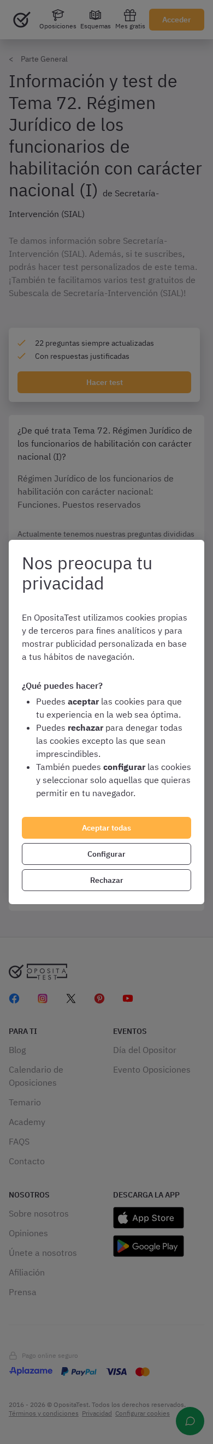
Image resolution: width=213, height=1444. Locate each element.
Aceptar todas (106, 828)
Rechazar (106, 880)
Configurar (106, 854)
